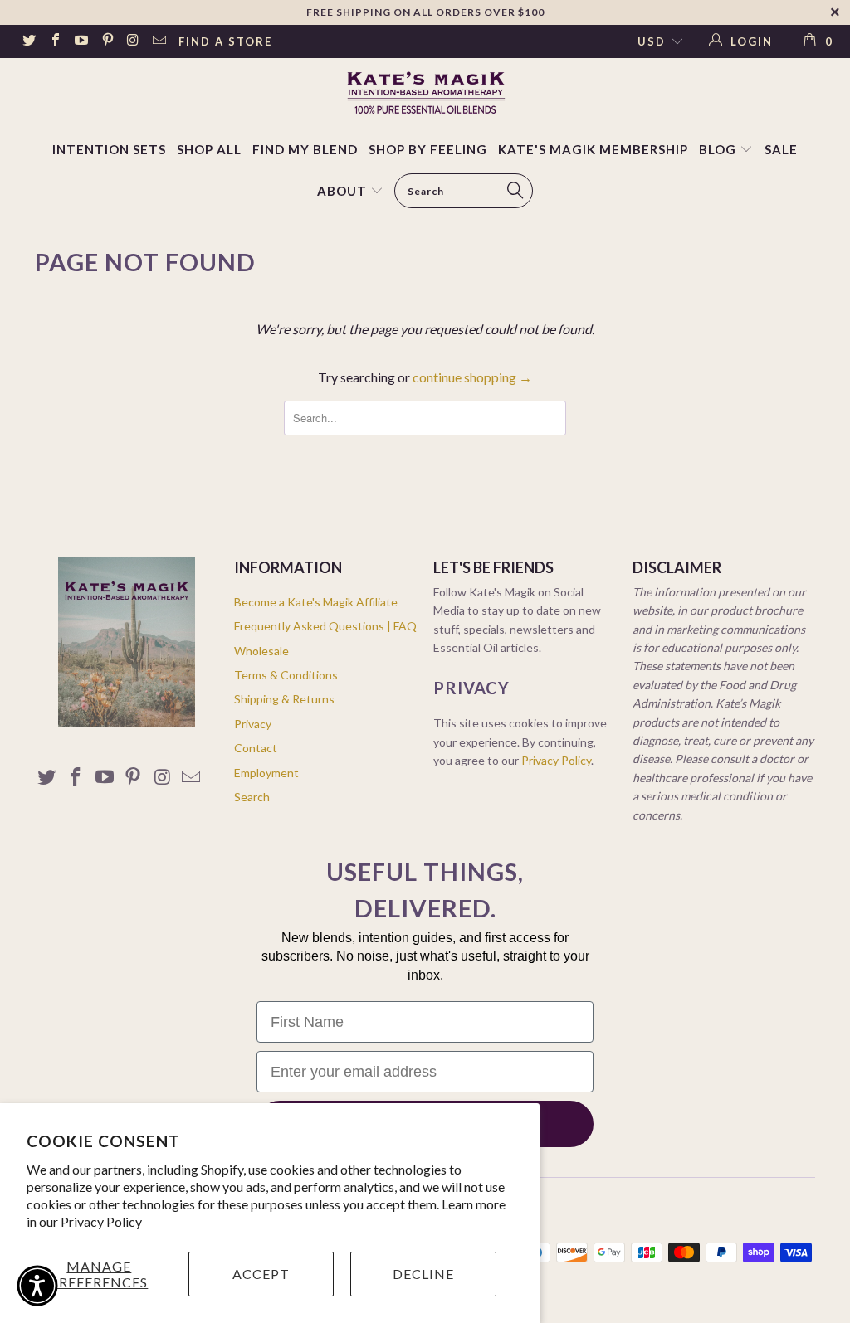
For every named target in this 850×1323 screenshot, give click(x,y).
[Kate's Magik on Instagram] (132, 41)
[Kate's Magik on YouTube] (80, 41)
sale (781, 149)
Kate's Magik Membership (593, 149)
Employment (266, 773)
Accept (261, 1274)
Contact (255, 748)
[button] (37, 1285)
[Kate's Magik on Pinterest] (106, 41)
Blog (719, 149)
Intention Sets (109, 149)
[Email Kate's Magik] (158, 41)
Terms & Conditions (286, 675)
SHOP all (209, 149)
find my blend (305, 149)
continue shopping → (472, 377)
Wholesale (261, 651)
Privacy (252, 724)
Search (252, 797)
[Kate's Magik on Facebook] (53, 41)
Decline (423, 1274)
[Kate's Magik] (425, 92)
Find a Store (225, 41)
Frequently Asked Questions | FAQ (325, 626)
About (342, 190)
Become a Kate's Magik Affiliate (316, 602)
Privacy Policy (101, 1221)
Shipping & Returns (284, 699)
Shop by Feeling (428, 149)
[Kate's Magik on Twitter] (28, 41)
